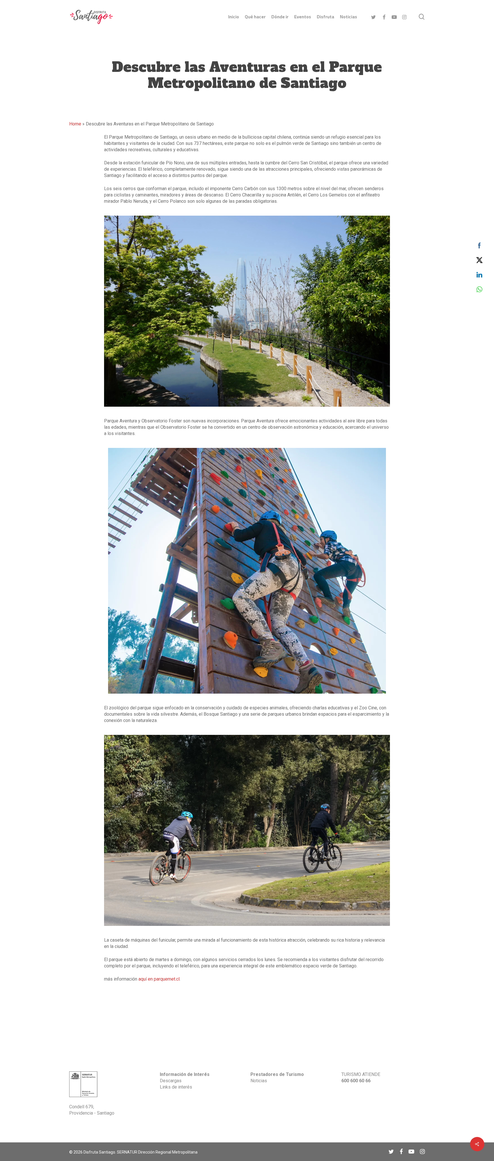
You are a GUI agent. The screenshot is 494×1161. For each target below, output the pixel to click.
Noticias (258, 1080)
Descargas (171, 1080)
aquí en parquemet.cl (159, 979)
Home (75, 124)
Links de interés (176, 1087)
